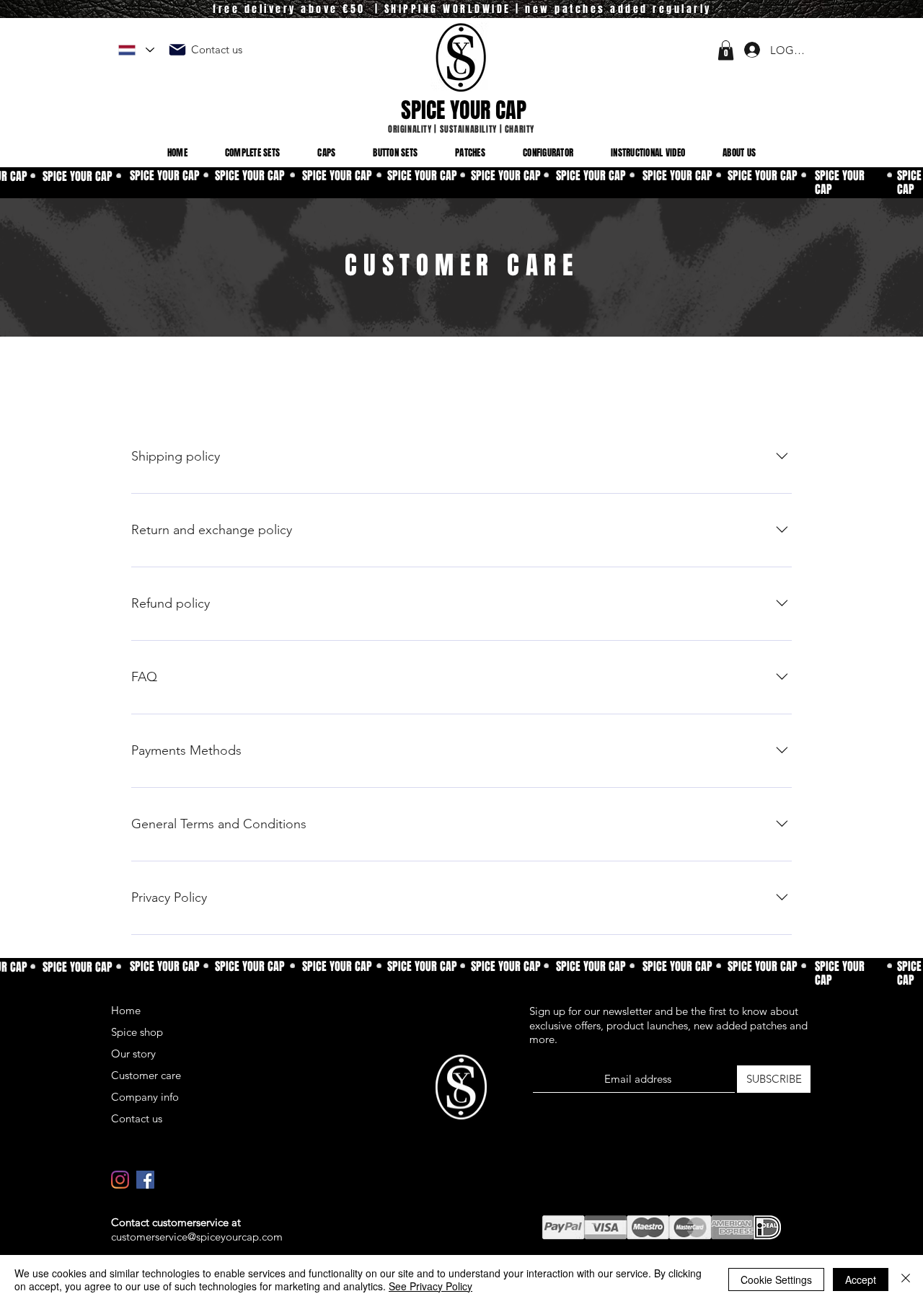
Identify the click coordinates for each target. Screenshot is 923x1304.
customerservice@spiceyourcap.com (197, 1236)
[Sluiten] (905, 1279)
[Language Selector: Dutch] (136, 50)
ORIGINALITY (410, 129)
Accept (860, 1279)
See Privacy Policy (430, 1286)
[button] (725, 50)
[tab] (178, 393)
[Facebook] (145, 1180)
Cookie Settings (776, 1279)
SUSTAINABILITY (468, 129)
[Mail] (177, 49)
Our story (133, 1053)
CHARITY (519, 129)
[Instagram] (120, 1180)
